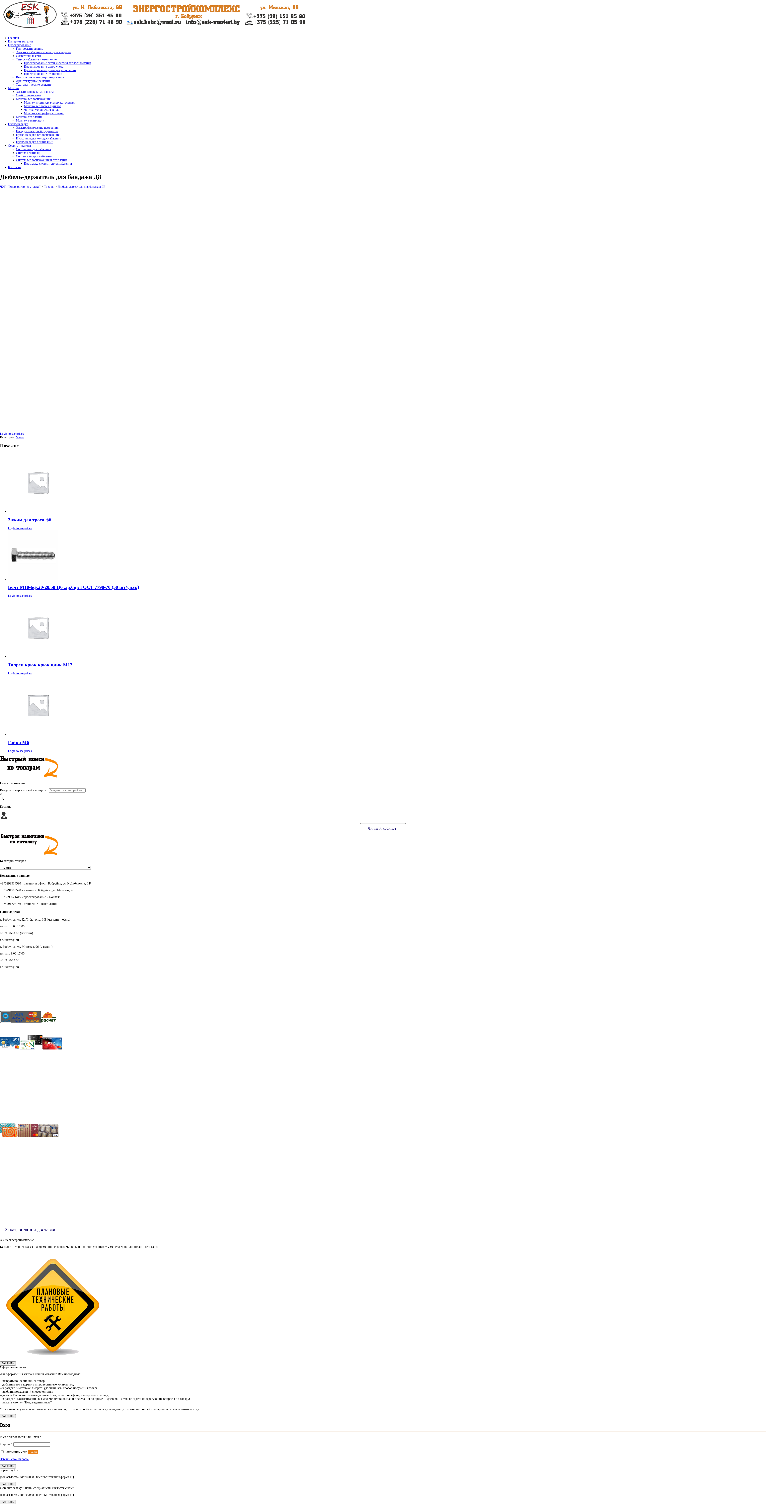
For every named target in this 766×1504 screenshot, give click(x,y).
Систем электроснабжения (34, 156)
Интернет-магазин (20, 41)
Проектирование (19, 45)
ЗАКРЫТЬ (8, 1363)
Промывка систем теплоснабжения (48, 163)
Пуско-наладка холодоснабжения (38, 138)
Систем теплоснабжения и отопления (41, 160)
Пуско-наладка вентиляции (34, 142)
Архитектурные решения (33, 81)
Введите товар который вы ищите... (24, 790)
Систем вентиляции (29, 152)
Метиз (20, 437)
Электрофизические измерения (37, 127)
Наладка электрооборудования (37, 131)
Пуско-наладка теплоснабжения (37, 134)
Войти (33, 1452)
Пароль (6, 1444)
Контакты (14, 167)
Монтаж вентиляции (30, 120)
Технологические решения (34, 84)
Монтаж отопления (29, 117)
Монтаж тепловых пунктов (42, 106)
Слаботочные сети (28, 55)
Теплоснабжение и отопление (36, 59)
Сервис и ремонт (19, 145)
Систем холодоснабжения (33, 149)
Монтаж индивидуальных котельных (49, 102)
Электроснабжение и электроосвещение (43, 52)
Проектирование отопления (43, 73)
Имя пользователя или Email (20, 1437)
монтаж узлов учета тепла (41, 109)
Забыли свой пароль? (14, 1459)
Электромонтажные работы (35, 91)
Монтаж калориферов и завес (44, 113)
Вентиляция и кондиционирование (40, 77)
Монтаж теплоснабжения (33, 99)
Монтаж (13, 88)
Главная (13, 38)
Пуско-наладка (18, 124)
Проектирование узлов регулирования (50, 70)
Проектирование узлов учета (43, 66)
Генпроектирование (29, 48)
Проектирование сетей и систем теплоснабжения (57, 63)
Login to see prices (12, 433)
